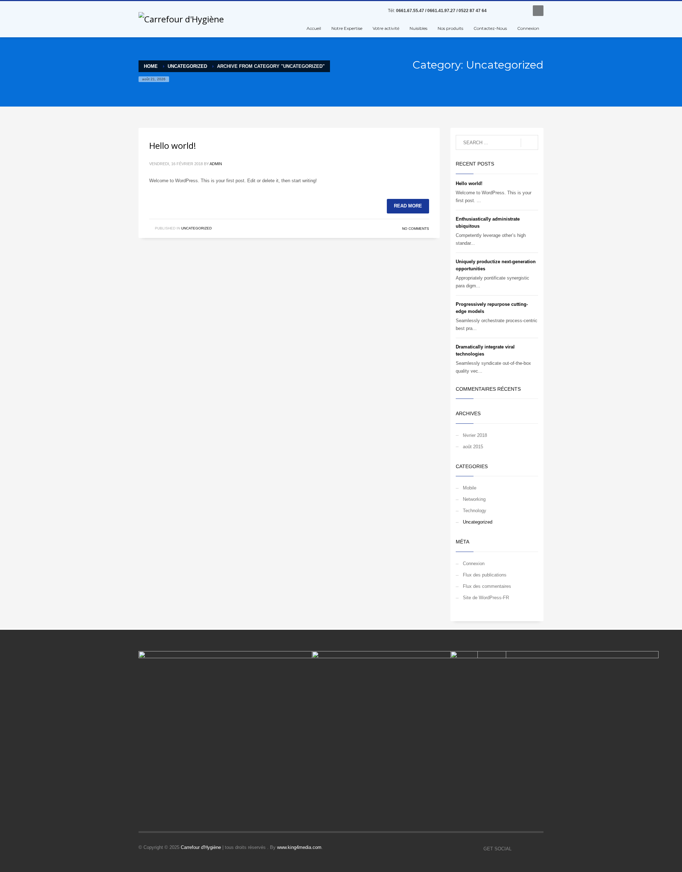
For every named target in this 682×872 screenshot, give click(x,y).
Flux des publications (485, 575)
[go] (529, 142)
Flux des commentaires (487, 586)
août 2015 (473, 446)
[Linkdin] (509, 10)
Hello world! (172, 145)
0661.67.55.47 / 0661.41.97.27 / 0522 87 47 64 (441, 10)
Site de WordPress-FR (486, 597)
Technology (474, 510)
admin (216, 164)
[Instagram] (520, 10)
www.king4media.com (299, 847)
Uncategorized (196, 228)
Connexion (474, 563)
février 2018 (475, 435)
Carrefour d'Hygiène (201, 847)
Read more (408, 205)
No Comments (415, 229)
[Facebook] (499, 10)
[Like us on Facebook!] (517, 849)
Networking (474, 499)
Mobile (469, 488)
